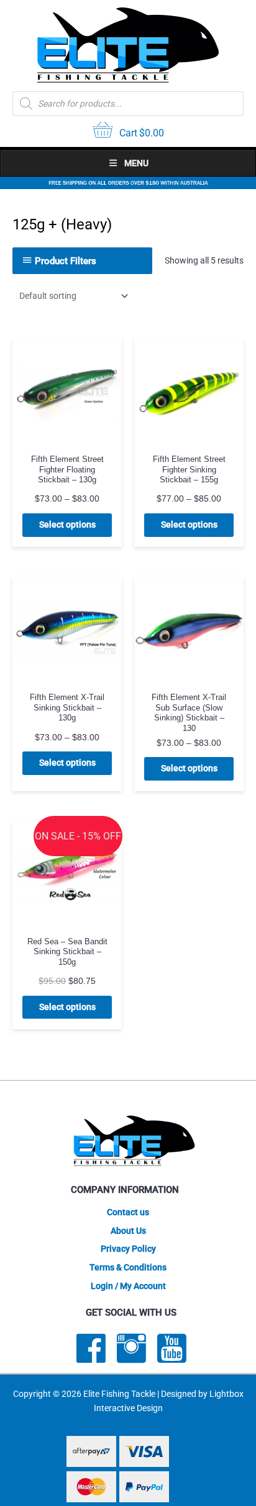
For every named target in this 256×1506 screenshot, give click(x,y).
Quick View (67, 438)
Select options (67, 524)
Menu (136, 163)
